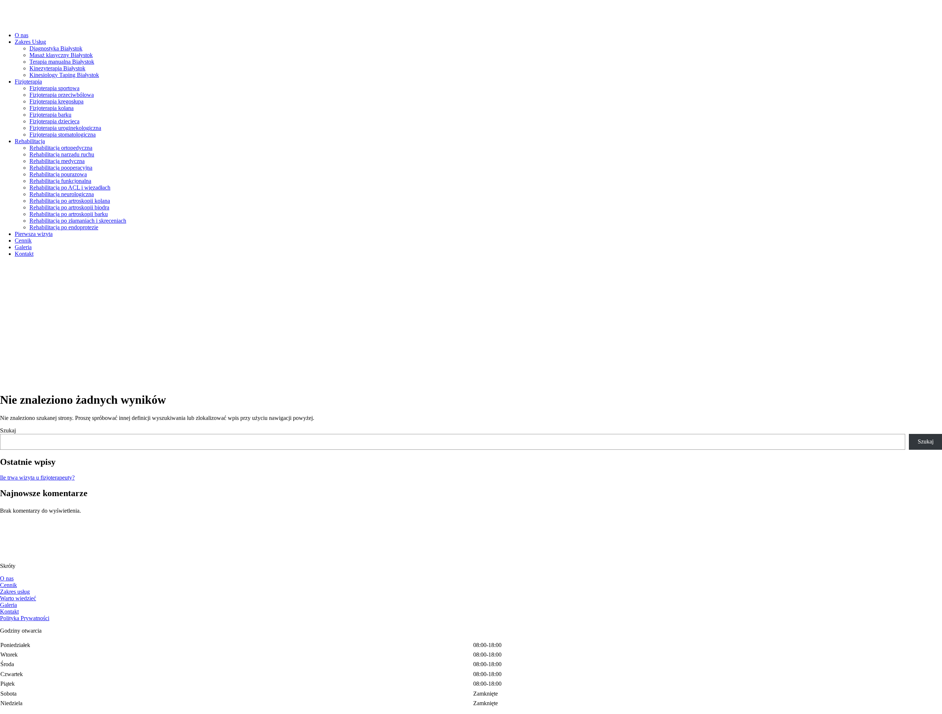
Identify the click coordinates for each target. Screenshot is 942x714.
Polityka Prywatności (24, 618)
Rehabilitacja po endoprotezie (63, 227)
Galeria (23, 247)
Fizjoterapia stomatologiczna (62, 134)
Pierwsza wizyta (34, 234)
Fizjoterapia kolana (51, 108)
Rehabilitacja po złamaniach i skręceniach (77, 221)
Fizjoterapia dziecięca (54, 121)
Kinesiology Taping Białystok (64, 75)
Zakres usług (15, 591)
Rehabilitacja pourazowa (58, 174)
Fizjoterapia (28, 81)
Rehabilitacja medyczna (57, 161)
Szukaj (8, 430)
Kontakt (24, 254)
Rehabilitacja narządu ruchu (61, 154)
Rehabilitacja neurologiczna (61, 194)
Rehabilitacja (30, 141)
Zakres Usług (30, 42)
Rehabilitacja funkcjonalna (60, 181)
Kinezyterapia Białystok (57, 68)
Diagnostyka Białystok (55, 48)
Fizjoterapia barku (50, 115)
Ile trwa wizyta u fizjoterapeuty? (37, 477)
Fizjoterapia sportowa (54, 88)
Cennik (23, 240)
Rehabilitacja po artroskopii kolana (69, 201)
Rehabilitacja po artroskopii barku (68, 214)
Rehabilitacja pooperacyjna (60, 168)
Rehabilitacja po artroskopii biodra (69, 207)
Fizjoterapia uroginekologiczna (65, 128)
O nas (21, 35)
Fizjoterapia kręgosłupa (56, 101)
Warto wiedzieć (18, 598)
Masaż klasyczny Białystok (61, 55)
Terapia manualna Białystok (61, 62)
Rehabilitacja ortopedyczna (60, 148)
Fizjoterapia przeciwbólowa (61, 95)
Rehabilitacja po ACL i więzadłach (69, 187)
